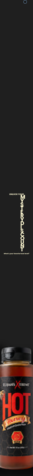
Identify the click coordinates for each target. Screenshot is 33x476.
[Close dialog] (25, 1)
